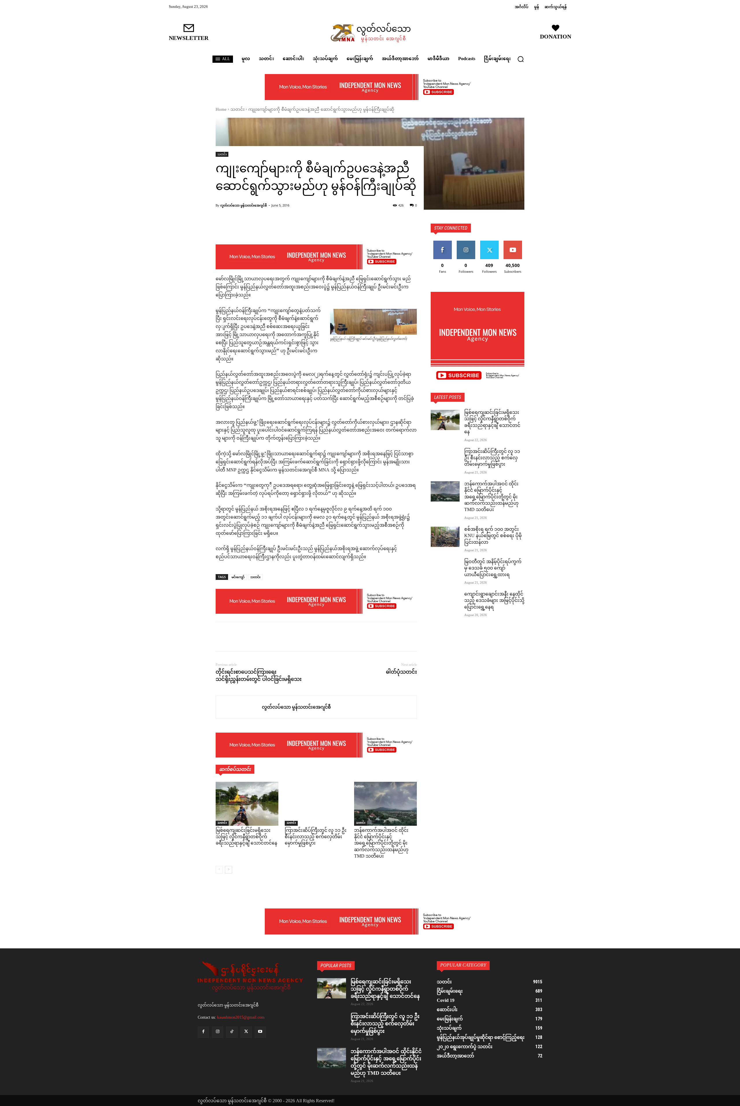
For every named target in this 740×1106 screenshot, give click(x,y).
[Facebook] (221, 636)
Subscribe (512, 243)
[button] (521, 59)
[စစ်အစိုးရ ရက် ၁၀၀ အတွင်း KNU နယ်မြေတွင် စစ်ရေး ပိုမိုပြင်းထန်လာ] (445, 537)
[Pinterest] (248, 636)
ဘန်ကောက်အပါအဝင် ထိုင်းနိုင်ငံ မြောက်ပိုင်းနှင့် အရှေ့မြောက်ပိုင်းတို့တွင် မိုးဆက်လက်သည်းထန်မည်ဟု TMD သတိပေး (381, 844)
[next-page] (228, 869)
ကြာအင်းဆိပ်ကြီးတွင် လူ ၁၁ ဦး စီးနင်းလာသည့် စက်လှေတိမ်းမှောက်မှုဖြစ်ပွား (316, 837)
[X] (234, 636)
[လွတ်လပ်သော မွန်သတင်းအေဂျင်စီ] (239, 707)
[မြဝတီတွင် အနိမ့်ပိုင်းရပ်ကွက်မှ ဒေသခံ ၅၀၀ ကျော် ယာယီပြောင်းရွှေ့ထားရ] (445, 569)
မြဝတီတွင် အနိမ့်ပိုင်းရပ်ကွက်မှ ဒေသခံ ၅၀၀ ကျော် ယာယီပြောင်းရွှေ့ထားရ (492, 568)
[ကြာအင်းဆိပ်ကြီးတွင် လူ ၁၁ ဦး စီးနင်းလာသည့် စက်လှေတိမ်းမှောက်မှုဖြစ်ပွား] (316, 804)
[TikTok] (231, 1032)
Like (442, 243)
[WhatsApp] (261, 636)
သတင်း (237, 110)
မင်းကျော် (238, 577)
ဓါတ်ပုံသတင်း (401, 672)
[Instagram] (217, 1032)
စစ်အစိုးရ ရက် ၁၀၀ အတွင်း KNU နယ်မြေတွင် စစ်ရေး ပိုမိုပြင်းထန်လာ (493, 536)
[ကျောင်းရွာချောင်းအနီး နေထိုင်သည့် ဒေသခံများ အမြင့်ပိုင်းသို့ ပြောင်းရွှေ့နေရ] (445, 601)
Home (221, 110)
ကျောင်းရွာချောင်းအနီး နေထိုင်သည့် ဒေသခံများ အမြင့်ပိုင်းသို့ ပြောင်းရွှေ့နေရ (494, 601)
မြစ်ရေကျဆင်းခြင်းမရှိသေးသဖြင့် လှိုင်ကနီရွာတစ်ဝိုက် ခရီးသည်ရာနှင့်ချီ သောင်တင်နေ (246, 837)
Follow (466, 243)
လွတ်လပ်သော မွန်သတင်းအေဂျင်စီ (243, 205)
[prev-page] (219, 869)
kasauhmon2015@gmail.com (240, 1017)
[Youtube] (260, 1032)
